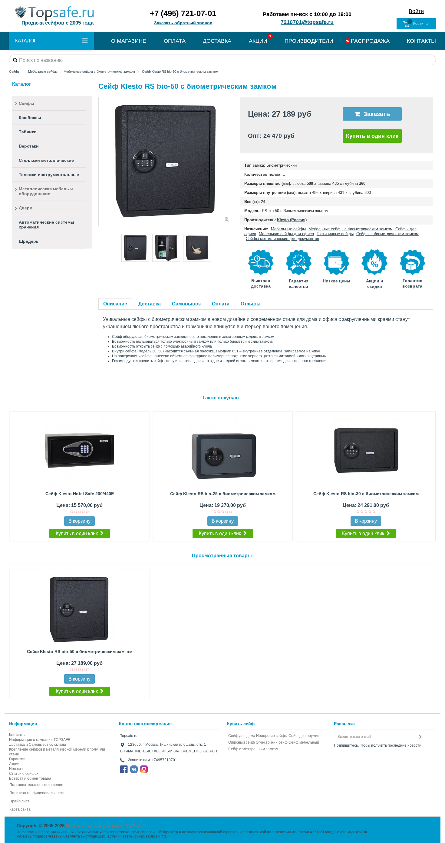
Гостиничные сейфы (335, 234)
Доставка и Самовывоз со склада (37, 744)
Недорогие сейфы (272, 736)
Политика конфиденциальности (36, 793)
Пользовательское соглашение (36, 785)
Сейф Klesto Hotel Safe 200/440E (79, 493)
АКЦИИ (258, 40)
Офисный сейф (241, 742)
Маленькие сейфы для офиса (286, 234)
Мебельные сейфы (288, 229)
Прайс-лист (19, 801)
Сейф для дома (241, 736)
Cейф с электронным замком (253, 749)
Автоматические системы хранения (46, 224)
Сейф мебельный (303, 742)
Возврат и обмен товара (30, 778)
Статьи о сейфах (23, 773)
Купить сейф (241, 723)
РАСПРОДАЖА (370, 40)
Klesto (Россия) (292, 220)
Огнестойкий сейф (272, 742)
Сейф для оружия (303, 736)
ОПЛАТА (175, 40)
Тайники (28, 131)
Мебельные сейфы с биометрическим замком (350, 229)
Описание (115, 303)
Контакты (17, 735)
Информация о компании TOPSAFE (39, 740)
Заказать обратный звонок (183, 22)
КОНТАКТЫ (421, 40)
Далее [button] (231, 161)
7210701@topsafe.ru (307, 22)
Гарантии (17, 759)
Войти (416, 11)
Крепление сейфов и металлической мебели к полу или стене (57, 751)
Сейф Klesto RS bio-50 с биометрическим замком (79, 651)
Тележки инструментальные (49, 174)
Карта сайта (20, 809)
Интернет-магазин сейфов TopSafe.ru (107, 825)
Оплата (220, 303)
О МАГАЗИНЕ (128, 40)
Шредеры (29, 241)
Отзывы (251, 303)
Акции (14, 764)
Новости (16, 769)
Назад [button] (101, 161)
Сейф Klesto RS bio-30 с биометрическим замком (366, 493)
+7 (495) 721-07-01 (183, 13)
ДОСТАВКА (217, 40)
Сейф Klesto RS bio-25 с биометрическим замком (222, 493)
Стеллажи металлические (46, 160)
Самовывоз (186, 303)
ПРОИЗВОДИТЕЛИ (309, 40)
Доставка (149, 303)
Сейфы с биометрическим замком (387, 234)
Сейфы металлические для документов (282, 238)
